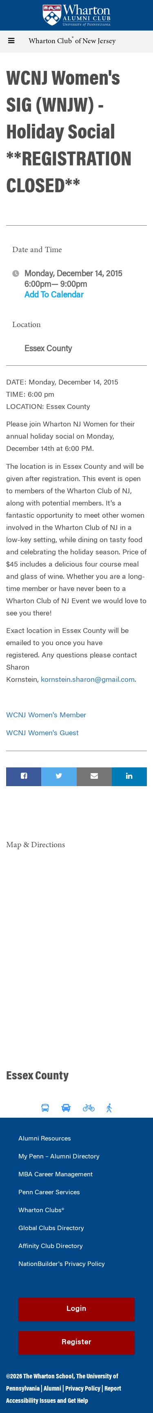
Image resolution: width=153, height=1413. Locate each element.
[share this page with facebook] (23, 776)
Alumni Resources (44, 1139)
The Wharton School (48, 1376)
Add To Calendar (54, 295)
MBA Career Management (55, 1174)
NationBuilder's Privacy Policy (61, 1264)
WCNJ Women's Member (46, 715)
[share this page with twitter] (58, 776)
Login (76, 1309)
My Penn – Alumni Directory (59, 1157)
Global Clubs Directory (51, 1228)
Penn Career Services (49, 1192)
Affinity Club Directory (50, 1246)
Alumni (52, 1389)
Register (76, 1342)
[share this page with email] (94, 776)
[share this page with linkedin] (129, 776)
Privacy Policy (82, 1389)
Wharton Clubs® (41, 1210)
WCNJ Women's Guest (42, 733)
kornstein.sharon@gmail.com (88, 680)
